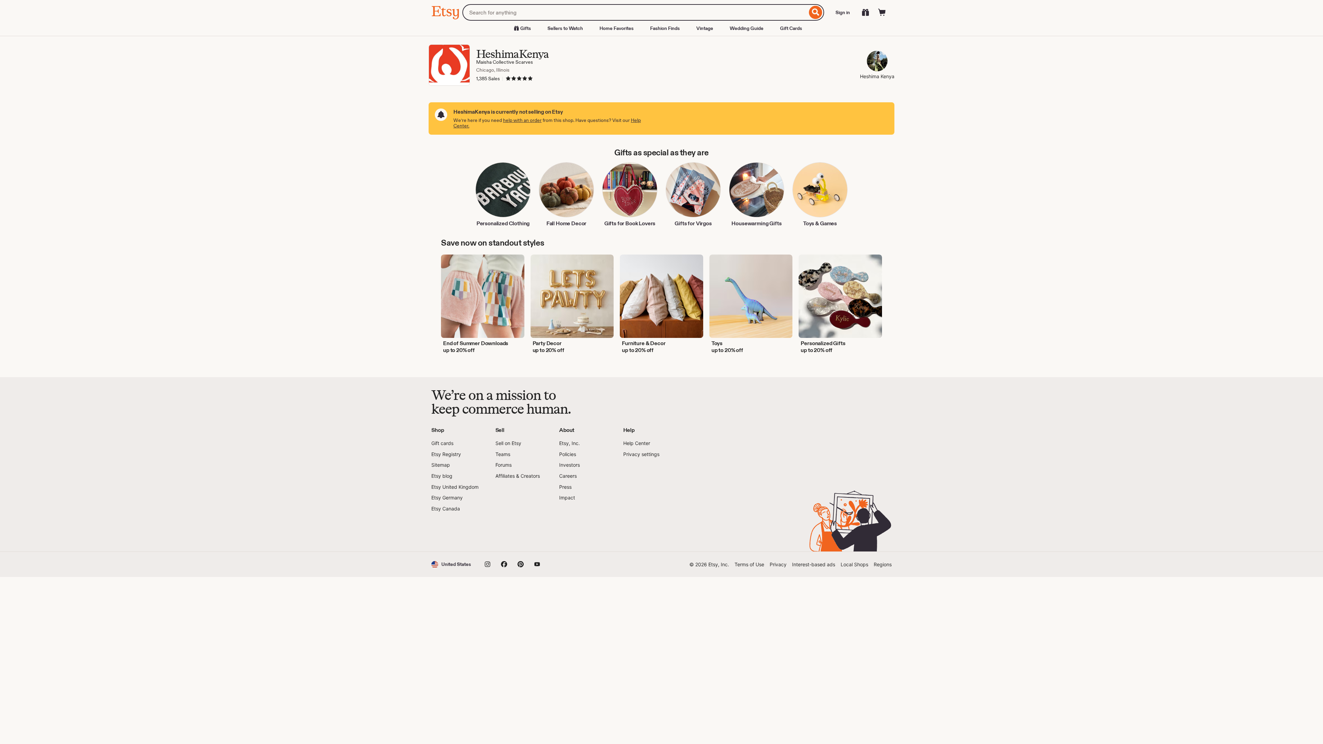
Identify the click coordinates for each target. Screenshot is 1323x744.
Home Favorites (616, 28)
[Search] (815, 12)
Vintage (704, 28)
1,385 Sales (488, 78)
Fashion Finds (665, 28)
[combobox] (634, 12)
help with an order (522, 120)
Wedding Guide (746, 28)
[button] (451, 564)
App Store (454, 532)
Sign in (842, 12)
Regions (883, 564)
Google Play (506, 532)
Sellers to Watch (565, 28)
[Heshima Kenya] (877, 62)
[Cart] (882, 12)
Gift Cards (791, 28)
